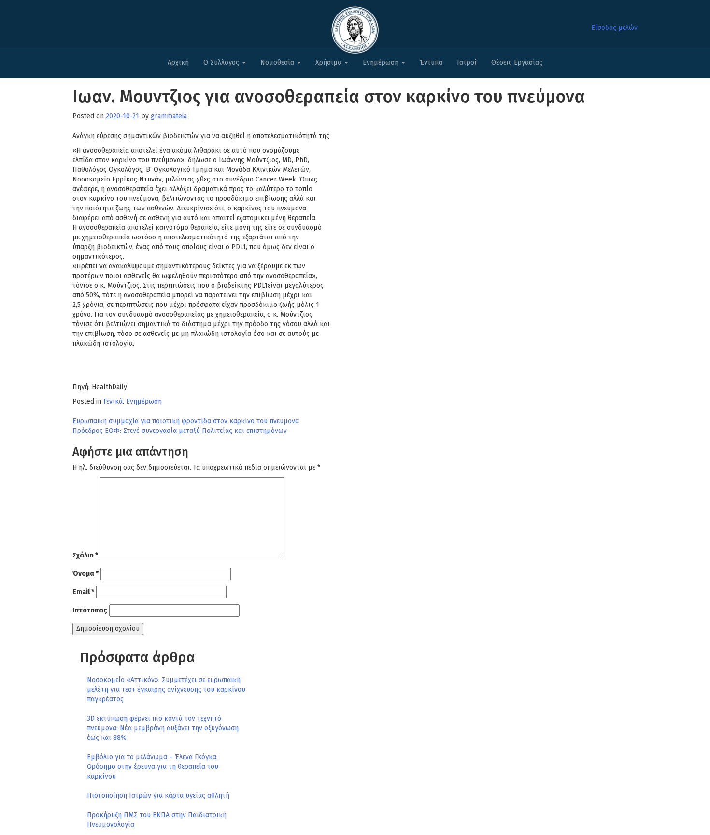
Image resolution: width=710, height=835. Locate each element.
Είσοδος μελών (614, 28)
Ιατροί (467, 62)
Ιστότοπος (89, 610)
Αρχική (178, 62)
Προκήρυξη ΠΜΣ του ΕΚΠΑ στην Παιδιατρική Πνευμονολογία (157, 820)
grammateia (169, 116)
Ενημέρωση (381, 62)
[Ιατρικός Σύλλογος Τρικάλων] (355, 27)
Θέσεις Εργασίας (516, 62)
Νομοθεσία (278, 62)
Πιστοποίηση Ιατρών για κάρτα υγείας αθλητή (158, 796)
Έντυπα (431, 62)
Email (83, 592)
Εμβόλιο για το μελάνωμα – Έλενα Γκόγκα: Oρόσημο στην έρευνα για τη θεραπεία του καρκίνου (152, 766)
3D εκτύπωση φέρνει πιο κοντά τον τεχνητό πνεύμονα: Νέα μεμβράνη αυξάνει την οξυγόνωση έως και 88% (163, 728)
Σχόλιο (85, 555)
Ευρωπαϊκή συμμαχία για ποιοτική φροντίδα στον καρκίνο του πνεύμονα (185, 421)
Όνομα (85, 574)
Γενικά (113, 401)
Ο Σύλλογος (222, 62)
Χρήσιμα (329, 62)
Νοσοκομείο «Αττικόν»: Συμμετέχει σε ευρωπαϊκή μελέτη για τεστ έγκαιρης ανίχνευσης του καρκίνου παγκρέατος (166, 689)
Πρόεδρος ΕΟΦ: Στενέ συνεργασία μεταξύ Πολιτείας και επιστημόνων (179, 431)
